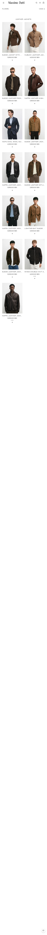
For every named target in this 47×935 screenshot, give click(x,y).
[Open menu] (3, 2)
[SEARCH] (36, 2)
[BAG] (43, 2)
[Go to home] (16, 2)
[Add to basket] (12, 60)
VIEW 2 (42, 9)
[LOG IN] (40, 2)
